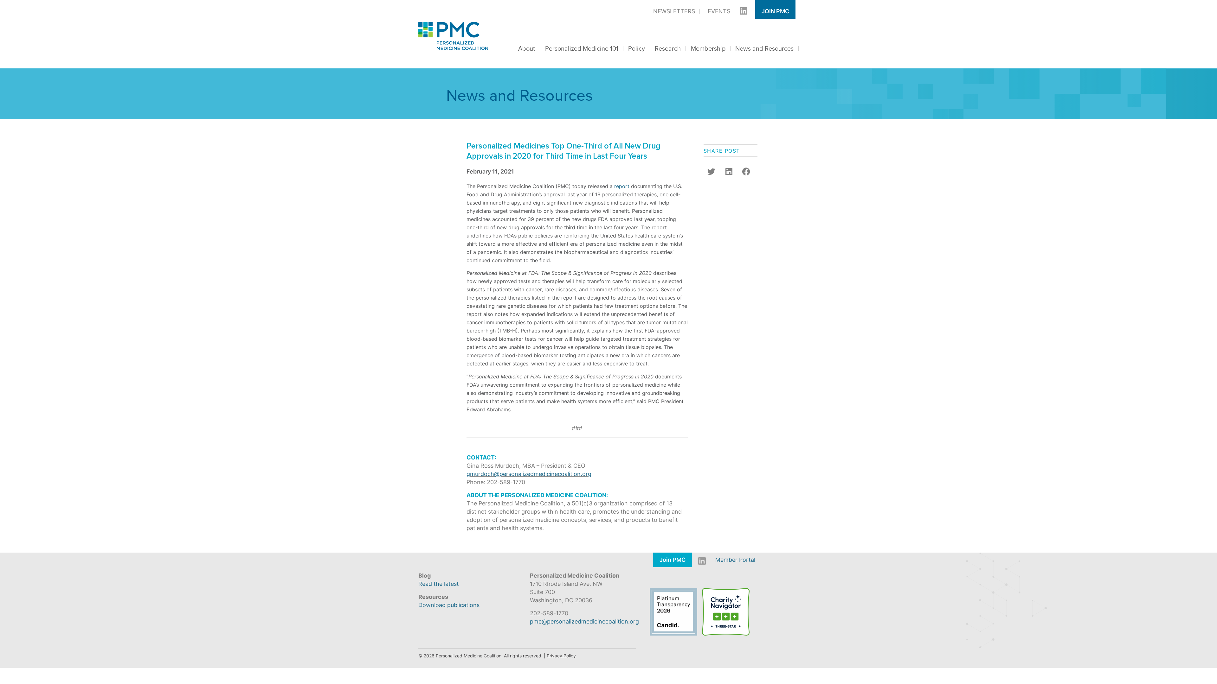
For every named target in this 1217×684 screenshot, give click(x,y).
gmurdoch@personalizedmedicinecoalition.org (529, 474)
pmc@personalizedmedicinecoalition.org (584, 621)
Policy (636, 48)
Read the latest (438, 583)
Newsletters (674, 11)
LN (740, 11)
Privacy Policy (561, 655)
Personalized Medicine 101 (581, 48)
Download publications (449, 605)
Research (668, 48)
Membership (708, 48)
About (526, 48)
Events (719, 11)
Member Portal (735, 559)
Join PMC (775, 11)
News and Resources (764, 48)
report (621, 186)
